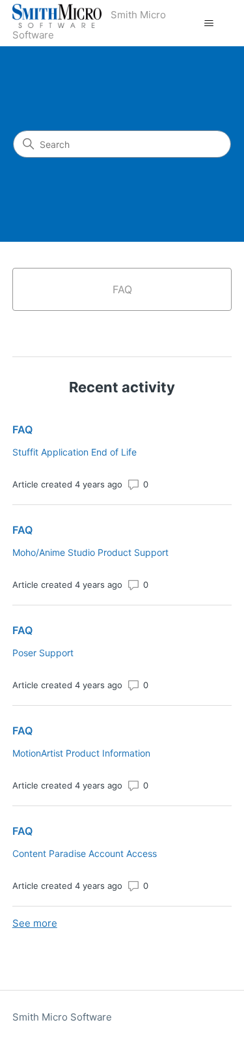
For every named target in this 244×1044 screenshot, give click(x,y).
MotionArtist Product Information (81, 753)
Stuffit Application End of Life (74, 451)
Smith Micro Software (62, 1017)
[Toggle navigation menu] (208, 23)
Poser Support (43, 652)
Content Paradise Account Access (84, 853)
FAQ (22, 429)
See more (34, 923)
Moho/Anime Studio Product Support (90, 552)
